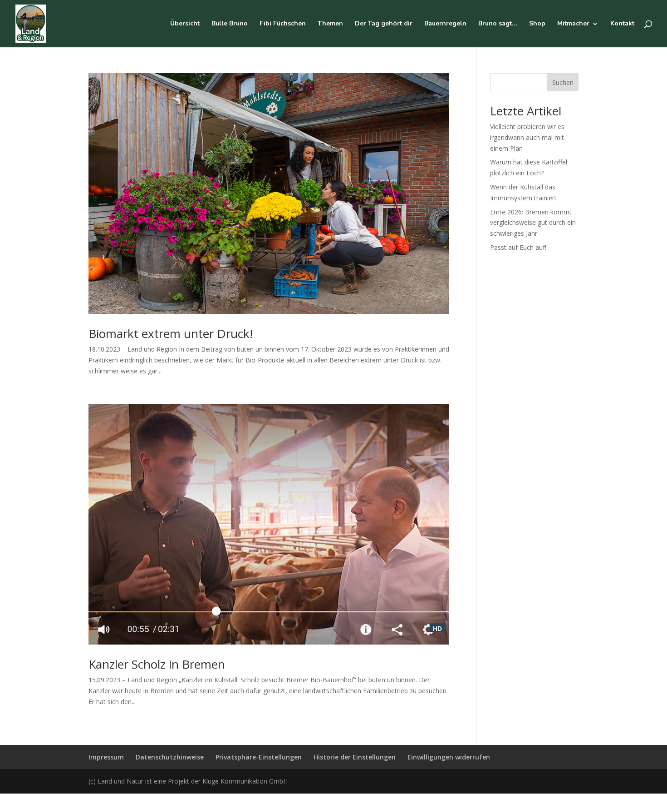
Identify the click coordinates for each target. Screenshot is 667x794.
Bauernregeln (445, 24)
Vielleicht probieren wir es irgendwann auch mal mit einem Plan (527, 137)
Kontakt (622, 24)
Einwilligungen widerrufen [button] (448, 757)
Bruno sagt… (497, 24)
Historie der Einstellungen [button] (355, 757)
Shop (537, 24)
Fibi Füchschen (283, 24)
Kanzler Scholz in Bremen (156, 664)
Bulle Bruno (229, 24)
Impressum (106, 757)
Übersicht (185, 24)
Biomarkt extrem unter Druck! (170, 333)
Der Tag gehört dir (383, 24)
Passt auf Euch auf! (518, 247)
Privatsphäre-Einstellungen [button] (259, 757)
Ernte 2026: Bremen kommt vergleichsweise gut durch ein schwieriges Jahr (533, 223)
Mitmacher (573, 24)
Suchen (563, 82)
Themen (330, 24)
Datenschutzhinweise (170, 757)
